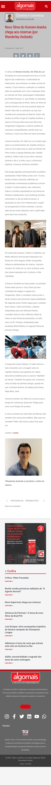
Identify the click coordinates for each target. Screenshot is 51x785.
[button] (3, 6)
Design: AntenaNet (25, 764)
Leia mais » (9, 581)
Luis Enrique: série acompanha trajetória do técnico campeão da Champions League (25, 629)
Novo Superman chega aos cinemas (23, 602)
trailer (15, 433)
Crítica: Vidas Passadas (17, 577)
